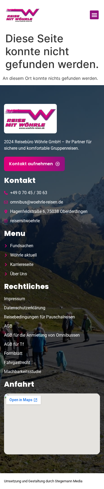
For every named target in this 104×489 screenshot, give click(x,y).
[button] (94, 14)
